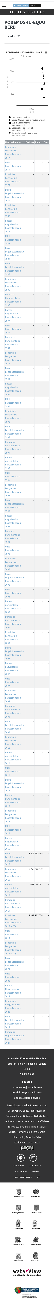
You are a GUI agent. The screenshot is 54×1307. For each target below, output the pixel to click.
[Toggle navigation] (4, 5)
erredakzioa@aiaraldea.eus (27, 1092)
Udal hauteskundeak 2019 (13, 934)
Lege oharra (35, 1165)
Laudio (12, 36)
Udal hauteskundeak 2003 (13, 593)
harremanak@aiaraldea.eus (27, 1087)
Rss (38, 1177)
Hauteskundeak (27, 12)
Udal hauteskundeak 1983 (13, 240)
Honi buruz (18, 1165)
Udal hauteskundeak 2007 (13, 682)
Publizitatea (21, 1171)
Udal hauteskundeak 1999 (13, 550)
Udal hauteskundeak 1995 (13, 476)
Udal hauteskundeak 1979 (13, 166)
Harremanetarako (23, 1177)
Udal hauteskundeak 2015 (13, 830)
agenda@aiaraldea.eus (27, 1097)
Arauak (35, 1171)
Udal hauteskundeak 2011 (13, 771)
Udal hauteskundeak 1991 (13, 403)
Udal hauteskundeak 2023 (13, 977)
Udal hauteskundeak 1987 (13, 329)
